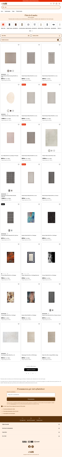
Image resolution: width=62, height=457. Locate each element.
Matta (13, 11)
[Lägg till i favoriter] (18, 44)
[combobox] (46, 35)
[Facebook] (29, 446)
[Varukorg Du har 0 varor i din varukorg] (56, 3)
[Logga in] (51, 3)
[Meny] (59, 3)
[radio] (8, 71)
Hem (2, 11)
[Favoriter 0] (53, 3)
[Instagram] (32, 446)
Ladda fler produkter (31, 369)
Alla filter (4, 35)
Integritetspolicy (13, 403)
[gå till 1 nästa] (30, 31)
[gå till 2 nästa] (32, 31)
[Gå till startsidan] (4, 3)
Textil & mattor (7, 11)
